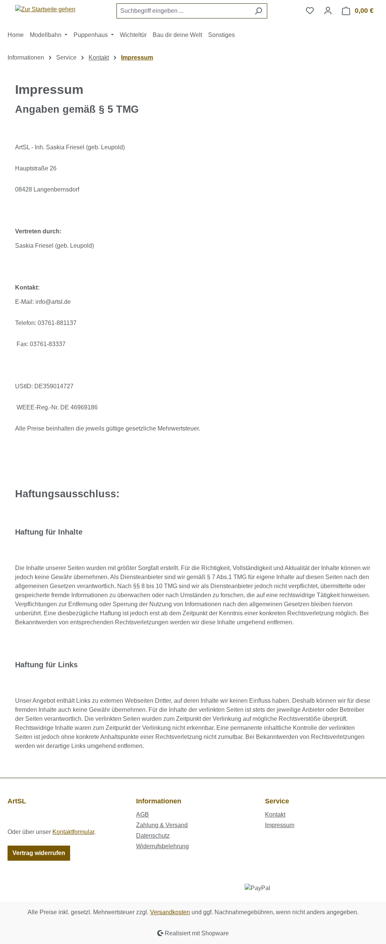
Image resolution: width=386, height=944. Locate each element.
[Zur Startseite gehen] (45, 9)
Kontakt (275, 814)
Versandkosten (170, 912)
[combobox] (183, 10)
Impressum (279, 825)
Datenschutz (153, 835)
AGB (142, 814)
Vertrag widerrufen (38, 853)
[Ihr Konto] (328, 10)
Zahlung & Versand (162, 825)
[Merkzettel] (310, 10)
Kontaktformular (73, 832)
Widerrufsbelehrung (162, 846)
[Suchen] (258, 10)
